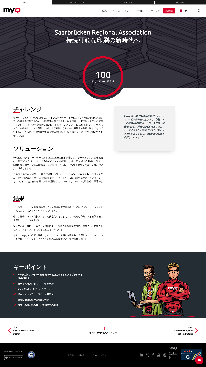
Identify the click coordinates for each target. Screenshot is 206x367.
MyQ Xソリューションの (90, 207)
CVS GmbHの (54, 157)
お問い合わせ (83, 355)
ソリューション (121, 10)
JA (186, 10)
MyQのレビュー (173, 355)
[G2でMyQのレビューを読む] (191, 355)
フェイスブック (153, 355)
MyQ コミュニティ (77, 2)
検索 (199, 10)
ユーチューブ (159, 355)
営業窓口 (169, 10)
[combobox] (185, 10)
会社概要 (139, 10)
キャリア (155, 10)
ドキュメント (129, 2)
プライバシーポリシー (99, 355)
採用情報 (71, 355)
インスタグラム (165, 355)
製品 (104, 10)
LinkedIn (141, 355)
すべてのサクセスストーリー (103, 332)
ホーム (25, 2)
